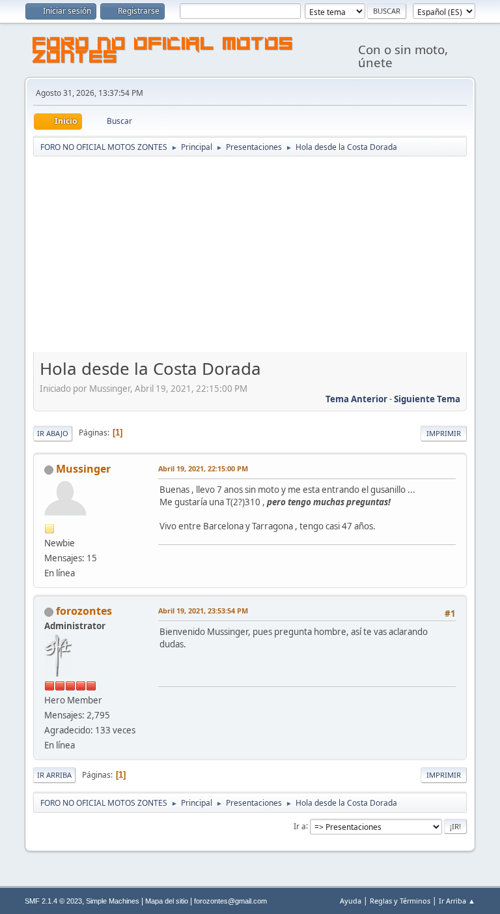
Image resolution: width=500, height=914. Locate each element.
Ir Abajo (52, 433)
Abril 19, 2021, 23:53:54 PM (203, 610)
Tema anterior (356, 399)
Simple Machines (112, 901)
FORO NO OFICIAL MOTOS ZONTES (163, 52)
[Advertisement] (250, 255)
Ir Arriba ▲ (457, 901)
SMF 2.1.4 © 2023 (53, 901)
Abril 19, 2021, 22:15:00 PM (203, 468)
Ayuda (350, 901)
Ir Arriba (54, 775)
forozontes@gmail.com (230, 901)
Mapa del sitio (166, 901)
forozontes (84, 611)
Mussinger (83, 469)
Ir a (300, 825)
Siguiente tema (427, 399)
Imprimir (443, 433)
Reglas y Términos (400, 901)
